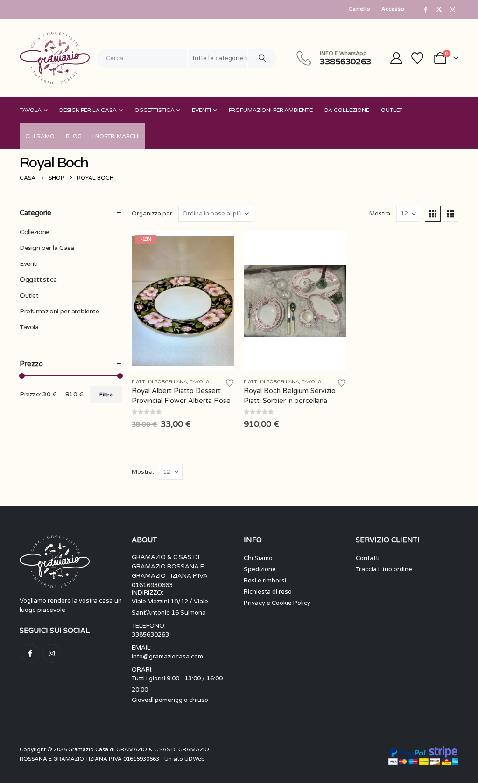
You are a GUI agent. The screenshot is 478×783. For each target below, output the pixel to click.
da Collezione (346, 110)
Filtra (106, 394)
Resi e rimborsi (265, 580)
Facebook (30, 653)
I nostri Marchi (115, 136)
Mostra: (380, 213)
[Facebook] (426, 9)
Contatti (368, 558)
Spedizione (260, 569)
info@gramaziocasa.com (167, 656)
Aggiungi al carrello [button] (219, 246)
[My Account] (396, 58)
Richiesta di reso (268, 592)
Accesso (392, 9)
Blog (74, 136)
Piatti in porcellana (159, 382)
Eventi (201, 110)
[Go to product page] (295, 301)
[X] (439, 9)
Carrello (359, 9)
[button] (433, 214)
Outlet (391, 110)
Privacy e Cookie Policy (277, 603)
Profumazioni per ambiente (271, 110)
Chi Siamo (40, 136)
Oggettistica (154, 110)
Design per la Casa (88, 110)
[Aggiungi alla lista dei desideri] (229, 382)
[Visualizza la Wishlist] (417, 58)
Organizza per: (153, 213)
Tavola (31, 110)
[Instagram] (452, 9)
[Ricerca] (262, 58)
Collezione (34, 232)
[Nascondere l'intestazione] (55, 58)
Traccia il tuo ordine (384, 569)
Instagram (51, 653)
